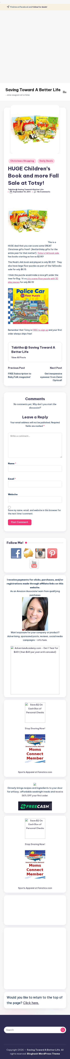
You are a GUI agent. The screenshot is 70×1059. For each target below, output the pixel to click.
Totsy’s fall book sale (48, 253)
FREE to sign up (40, 330)
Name (12, 463)
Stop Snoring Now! (35, 728)
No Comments (43, 192)
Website (13, 494)
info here (42, 640)
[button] (18, 357)
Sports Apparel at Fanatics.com (35, 772)
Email (12, 478)
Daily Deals (46, 161)
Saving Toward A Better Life (33, 89)
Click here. (31, 1003)
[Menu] (64, 92)
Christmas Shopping (22, 161)
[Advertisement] (35, 46)
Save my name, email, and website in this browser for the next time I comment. (34, 512)
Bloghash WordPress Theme (43, 1053)
